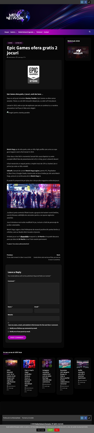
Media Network (12, 57)
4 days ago (10, 388)
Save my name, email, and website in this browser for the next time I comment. (33, 325)
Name (10, 307)
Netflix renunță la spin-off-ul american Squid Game (82, 374)
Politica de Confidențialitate (11, 418)
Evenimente (65, 360)
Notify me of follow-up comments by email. (23, 328)
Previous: (19, 256)
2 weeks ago (29, 390)
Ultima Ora (19, 43)
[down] (16, 32)
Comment (11, 281)
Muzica (28, 360)
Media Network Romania (43, 424)
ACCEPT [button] (50, 430)
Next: (47, 257)
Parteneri (39, 32)
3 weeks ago (64, 388)
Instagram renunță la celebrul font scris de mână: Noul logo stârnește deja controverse (47, 376)
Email (36, 307)
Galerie (12, 32)
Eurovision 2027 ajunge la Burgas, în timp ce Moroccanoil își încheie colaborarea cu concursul (64, 377)
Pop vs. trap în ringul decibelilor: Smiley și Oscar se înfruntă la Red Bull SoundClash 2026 (29, 378)
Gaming (10, 43)
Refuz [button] (57, 430)
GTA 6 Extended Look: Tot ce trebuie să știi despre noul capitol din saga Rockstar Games (11, 377)
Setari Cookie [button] (41, 430)
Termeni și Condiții (28, 418)
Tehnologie (47, 360)
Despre (7, 32)
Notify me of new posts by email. (20, 332)
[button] (90, 31)
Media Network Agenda (25, 32)
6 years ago (20, 57)
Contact (46, 32)
